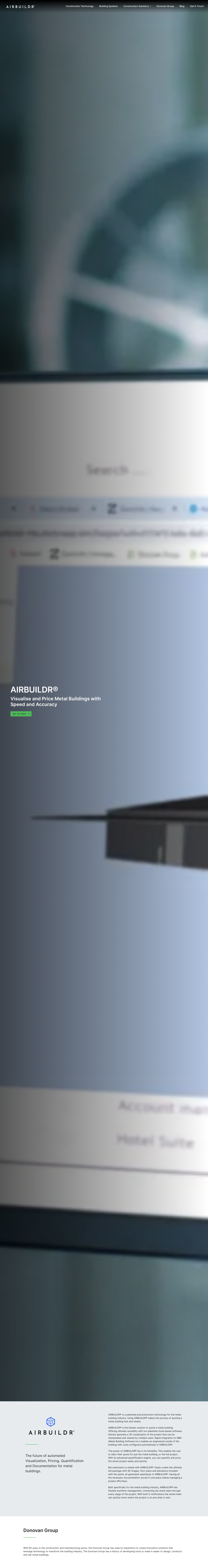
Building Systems (108, 6)
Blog (182, 6)
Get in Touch (197, 6)
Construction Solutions (136, 6)
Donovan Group (165, 6)
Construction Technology (80, 6)
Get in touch (19, 714)
